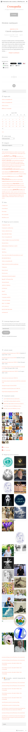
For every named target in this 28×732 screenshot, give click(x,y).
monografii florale (5, 185)
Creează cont (5, 205)
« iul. (3, 131)
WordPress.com (5, 217)
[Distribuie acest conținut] (4, 678)
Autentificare (5, 208)
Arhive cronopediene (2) (7, 102)
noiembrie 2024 (19, 187)
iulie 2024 (14, 179)
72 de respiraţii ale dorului (7, 152)
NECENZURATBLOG (6, 258)
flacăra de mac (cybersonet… (14, 398)
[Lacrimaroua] (20, 595)
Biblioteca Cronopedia (6, 108)
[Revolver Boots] (8, 500)
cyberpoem (16, 169)
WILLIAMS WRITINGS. (7, 234)
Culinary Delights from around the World (10, 240)
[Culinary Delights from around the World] (20, 487)
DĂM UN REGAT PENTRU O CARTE (9, 246)
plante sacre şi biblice (8, 189)
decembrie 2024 (15, 173)
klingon (21, 179)
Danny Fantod (5, 270)
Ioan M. (21, 34)
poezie (15, 189)
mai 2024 (21, 181)
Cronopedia (14, 6)
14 (16, 121)
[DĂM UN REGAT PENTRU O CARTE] (20, 500)
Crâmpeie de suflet (6, 224)
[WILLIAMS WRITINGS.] (20, 475)
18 (6, 124)
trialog (3, 195)
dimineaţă (3, 176)
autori (6, 156)
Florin (5, 408)
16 (23, 121)
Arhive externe (5, 105)
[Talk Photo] (20, 513)
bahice (11, 156)
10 (2, 121)
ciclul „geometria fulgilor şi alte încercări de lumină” (11, 166)
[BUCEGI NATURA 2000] (8, 639)
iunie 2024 (18, 179)
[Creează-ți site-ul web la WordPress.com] (14, 1)
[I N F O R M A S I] (20, 633)
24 (2, 126)
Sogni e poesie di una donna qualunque (10, 264)
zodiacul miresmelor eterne (11, 196)
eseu (9, 176)
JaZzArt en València (6, 285)
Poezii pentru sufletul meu (7, 227)
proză (20, 189)
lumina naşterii (16, 181)
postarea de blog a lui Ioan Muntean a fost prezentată (13, 657)
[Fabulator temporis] (14, 85)
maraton (16, 183)
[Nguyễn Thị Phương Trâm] (8, 576)
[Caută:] (14, 91)
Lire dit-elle (4, 294)
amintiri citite (14, 29)
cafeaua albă (18, 156)
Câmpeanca (4, 267)
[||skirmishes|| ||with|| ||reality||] (20, 570)
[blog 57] (8, 601)
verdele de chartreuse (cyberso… (17, 403)
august (21, 153)
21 (16, 124)
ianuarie (12, 176)
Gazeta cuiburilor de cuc (7, 230)
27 (13, 126)
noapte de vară (13, 187)
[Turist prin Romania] (20, 621)
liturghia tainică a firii (10, 181)
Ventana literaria (5, 282)
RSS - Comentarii (6, 450)
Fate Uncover (5, 273)
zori (18, 196)
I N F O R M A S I (5, 306)
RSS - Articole (6, 447)
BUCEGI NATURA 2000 (7, 309)
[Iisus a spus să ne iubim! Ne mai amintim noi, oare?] (8, 525)
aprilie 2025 (8, 153)
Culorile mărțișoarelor (14, 31)
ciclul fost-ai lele (9, 165)
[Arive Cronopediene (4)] (8, 487)
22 (19, 124)
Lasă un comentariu (14, 36)
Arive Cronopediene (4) (7, 237)
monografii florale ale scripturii (14, 185)
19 (9, 124)
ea (6, 176)
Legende (4, 181)
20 (13, 124)
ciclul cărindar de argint (10, 162)
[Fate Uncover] (8, 563)
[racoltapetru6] (20, 646)
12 (9, 121)
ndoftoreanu (6, 403)
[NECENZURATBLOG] (20, 525)
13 (13, 121)
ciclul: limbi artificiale (22, 158)
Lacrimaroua (4, 288)
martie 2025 (21, 183)
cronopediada (7, 169)
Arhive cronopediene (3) (7, 261)
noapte (9, 187)
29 (19, 126)
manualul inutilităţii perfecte (7, 183)
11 (6, 121)
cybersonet (14, 171)
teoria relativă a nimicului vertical (19, 193)
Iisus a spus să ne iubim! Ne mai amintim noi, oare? (12, 255)
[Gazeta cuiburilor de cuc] (8, 475)
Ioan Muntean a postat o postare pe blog (10, 702)
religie (12, 191)
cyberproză (7, 171)
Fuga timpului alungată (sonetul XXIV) (10, 391)
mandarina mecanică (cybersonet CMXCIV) (11, 353)
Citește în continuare (10, 53)
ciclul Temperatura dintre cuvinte (19, 165)
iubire (11, 179)
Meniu (15, 14)
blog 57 (3, 291)
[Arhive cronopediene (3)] (20, 538)
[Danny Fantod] (20, 558)
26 (9, 126)
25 (6, 126)
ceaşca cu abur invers (14, 158)
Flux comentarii (5, 214)
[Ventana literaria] (20, 583)
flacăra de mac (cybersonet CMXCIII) (10, 362)
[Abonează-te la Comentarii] (2, 450)
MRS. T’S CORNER (6, 303)
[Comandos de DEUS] (8, 614)
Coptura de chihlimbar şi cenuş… (15, 406)
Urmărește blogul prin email (11, 321)
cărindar (10, 173)
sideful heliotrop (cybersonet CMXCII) (10, 371)
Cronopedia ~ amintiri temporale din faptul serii (14, 678)
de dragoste (20, 173)
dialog (24, 173)
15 (19, 121)
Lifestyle (4, 249)
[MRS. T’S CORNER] (8, 626)
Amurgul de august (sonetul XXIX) (9, 357)
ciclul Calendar (7, 160)
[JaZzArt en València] (8, 588)
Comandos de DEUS (6, 297)
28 (16, 126)
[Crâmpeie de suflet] (8, 462)
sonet (3, 193)
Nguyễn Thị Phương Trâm (7, 279)
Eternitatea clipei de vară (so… (14, 401)
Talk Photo (4, 252)
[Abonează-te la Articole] (2, 447)
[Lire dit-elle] (20, 608)
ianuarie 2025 (16, 176)
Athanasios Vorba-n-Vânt (15, 153)
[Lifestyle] (8, 513)
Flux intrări (4, 211)
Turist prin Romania (6, 300)
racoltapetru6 (5, 312)
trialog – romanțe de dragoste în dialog (13, 195)
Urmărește (6, 332)
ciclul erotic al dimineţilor (15, 163)
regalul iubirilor (8, 191)
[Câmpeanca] (8, 550)
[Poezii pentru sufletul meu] (20, 462)
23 (23, 124)
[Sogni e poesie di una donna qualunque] (20, 548)
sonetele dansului (8, 193)
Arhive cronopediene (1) (7, 99)
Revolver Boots (5, 243)
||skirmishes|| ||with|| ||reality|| (8, 276)
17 (2, 124)
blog (14, 156)
